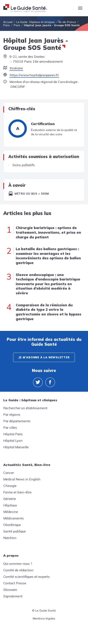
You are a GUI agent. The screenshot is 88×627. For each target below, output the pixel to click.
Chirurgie (10, 486)
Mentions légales (44, 618)
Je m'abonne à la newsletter (43, 357)
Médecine (10, 512)
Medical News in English (21, 479)
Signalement (13, 596)
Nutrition (9, 538)
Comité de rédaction (18, 570)
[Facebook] (50, 382)
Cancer (8, 473)
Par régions (11, 414)
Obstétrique (12, 525)
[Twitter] (38, 382)
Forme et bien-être (17, 492)
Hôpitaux (10, 505)
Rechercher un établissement (25, 408)
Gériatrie (9, 499)
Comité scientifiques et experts (26, 577)
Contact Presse (14, 583)
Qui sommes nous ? (17, 564)
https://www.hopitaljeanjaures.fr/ (34, 75)
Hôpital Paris (13, 434)
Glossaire (10, 590)
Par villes (10, 427)
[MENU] (80, 8)
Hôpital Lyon (13, 440)
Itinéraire (16, 68)
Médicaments (13, 518)
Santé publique (14, 531)
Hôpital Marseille (16, 447)
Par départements (16, 421)
